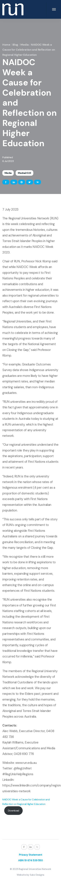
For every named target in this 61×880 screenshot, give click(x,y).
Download (13, 810)
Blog (15, 45)
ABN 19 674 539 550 (30, 860)
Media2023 (24, 173)
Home (6, 45)
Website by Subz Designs (30, 874)
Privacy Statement (30, 854)
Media (24, 45)
